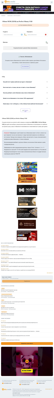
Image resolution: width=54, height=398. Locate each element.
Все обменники (25, 66)
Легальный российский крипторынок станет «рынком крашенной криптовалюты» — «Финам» (20, 331)
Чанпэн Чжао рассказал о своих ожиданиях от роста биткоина (13, 326)
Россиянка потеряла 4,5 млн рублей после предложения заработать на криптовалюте (18, 246)
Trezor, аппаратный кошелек (7, 295)
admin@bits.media (7, 383)
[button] (22, 34)
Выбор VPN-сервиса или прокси (7, 313)
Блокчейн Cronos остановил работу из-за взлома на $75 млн (13, 250)
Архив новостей (48, 389)
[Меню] (2, 2)
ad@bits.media (42, 383)
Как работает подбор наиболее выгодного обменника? (17, 82)
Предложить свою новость (27, 343)
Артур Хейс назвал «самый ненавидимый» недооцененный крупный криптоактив (17, 266)
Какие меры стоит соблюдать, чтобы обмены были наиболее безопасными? (23, 103)
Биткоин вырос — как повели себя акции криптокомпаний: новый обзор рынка (17, 262)
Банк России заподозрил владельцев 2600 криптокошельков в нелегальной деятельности (19, 322)
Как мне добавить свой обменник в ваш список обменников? (19, 92)
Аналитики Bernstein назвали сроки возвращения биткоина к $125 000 (15, 335)
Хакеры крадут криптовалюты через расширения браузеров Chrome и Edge (16, 258)
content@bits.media (25, 384)
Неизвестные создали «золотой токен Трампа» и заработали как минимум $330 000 (18, 270)
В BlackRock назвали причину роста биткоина (10, 340)
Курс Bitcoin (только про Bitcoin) (7, 307)
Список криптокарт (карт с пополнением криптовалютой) (13, 301)
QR (29, 395)
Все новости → (50, 272)
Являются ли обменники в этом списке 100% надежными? (18, 98)
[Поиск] (51, 2)
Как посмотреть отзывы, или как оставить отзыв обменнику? (19, 87)
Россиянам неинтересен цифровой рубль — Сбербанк (12, 254)
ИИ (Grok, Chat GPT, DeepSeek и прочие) (9, 290)
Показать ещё (26, 111)
